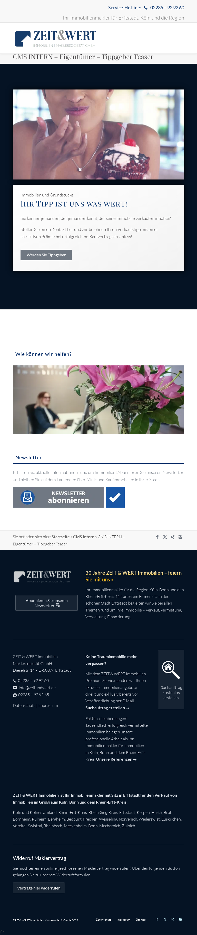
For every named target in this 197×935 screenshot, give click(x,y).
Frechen (90, 819)
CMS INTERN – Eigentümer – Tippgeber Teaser (83, 56)
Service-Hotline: (146, 7)
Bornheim (21, 819)
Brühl (168, 812)
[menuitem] (145, 8)
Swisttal (35, 825)
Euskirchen (171, 819)
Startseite (61, 536)
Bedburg (74, 819)
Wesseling (108, 819)
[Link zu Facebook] (157, 537)
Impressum (48, 705)
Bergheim (56, 819)
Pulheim (39, 819)
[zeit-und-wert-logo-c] (55, 38)
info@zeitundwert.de (37, 687)
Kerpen (143, 812)
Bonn (93, 825)
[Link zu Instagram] (180, 537)
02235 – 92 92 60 (33, 680)
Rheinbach (53, 825)
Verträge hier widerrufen (39, 887)
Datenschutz (24, 705)
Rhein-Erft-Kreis (72, 812)
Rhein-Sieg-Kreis (103, 812)
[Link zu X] (165, 537)
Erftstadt (127, 812)
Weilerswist (149, 819)
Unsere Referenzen (114, 759)
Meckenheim (75, 825)
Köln (17, 812)
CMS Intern (83, 536)
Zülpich (128, 825)
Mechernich (109, 825)
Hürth (156, 812)
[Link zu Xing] (172, 537)
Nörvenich (128, 819)
